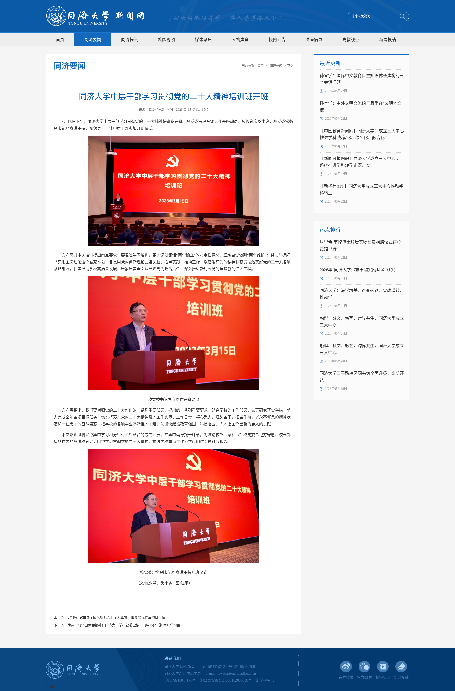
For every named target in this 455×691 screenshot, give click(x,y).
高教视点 (350, 39)
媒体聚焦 (203, 39)
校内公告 (277, 39)
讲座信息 (313, 39)
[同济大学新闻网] (95, 16)
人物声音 (240, 39)
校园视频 (166, 39)
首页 (60, 39)
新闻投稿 (387, 39)
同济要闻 (92, 39)
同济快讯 (129, 39)
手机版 (50, 686)
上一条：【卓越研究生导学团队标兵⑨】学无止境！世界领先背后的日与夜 (109, 617)
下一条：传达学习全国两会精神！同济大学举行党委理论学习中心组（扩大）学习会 (117, 625)
